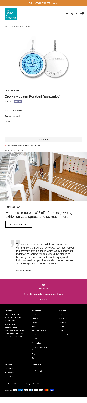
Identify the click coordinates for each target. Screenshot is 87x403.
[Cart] (81, 14)
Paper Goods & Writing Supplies (40, 348)
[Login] (76, 14)
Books (34, 314)
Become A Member (66, 335)
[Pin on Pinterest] (14, 150)
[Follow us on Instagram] (41, 371)
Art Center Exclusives (39, 331)
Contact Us (63, 318)
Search (62, 326)
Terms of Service (11, 377)
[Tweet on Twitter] (18, 150)
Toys (33, 358)
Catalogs (35, 335)
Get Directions (10, 320)
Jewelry (34, 322)
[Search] (72, 14)
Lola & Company (12, 91)
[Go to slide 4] (46, 299)
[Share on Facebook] (11, 150)
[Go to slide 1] (40, 299)
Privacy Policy (9, 368)
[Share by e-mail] (22, 150)
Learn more (55, 3)
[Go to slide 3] (44, 299)
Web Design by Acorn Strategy (33, 384)
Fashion (35, 318)
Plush (34, 354)
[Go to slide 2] (42, 299)
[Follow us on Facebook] (35, 371)
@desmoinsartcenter (19, 224)
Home (6, 26)
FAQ (61, 331)
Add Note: (8, 122)
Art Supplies (36, 343)
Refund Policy (9, 373)
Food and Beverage (39, 339)
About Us (62, 322)
